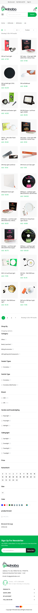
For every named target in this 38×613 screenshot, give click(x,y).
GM (7, 403)
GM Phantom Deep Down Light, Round (27, 219)
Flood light (8, 421)
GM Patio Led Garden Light (8, 110)
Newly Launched (7, 344)
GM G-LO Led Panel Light (8, 273)
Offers (5, 339)
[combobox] (22, 14)
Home (3, 23)
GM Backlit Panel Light (7, 192)
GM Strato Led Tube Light (27, 165)
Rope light (8, 416)
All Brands (11, 23)
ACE (7, 398)
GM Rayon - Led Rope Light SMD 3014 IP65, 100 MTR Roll (28, 192)
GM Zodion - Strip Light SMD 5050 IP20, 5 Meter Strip (28, 138)
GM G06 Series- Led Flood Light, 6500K (27, 111)
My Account (11, 2)
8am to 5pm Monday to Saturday (19, 583)
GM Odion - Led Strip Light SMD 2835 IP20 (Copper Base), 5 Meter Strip (8, 247)
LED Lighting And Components (11, 354)
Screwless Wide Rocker (12, 385)
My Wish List (20, 2)
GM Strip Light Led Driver (8, 165)
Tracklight (8, 453)
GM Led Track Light (6, 56)
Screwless (8, 367)
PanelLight (8, 448)
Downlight (8, 443)
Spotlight (8, 438)
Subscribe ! (30, 550)
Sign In (29, 2)
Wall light (8, 425)
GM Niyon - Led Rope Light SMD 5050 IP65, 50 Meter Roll (27, 247)
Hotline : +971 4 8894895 (16, 581)
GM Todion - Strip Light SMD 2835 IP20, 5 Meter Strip (28, 57)
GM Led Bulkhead (25, 83)
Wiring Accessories (9, 349)
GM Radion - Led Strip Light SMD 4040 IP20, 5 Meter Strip (9, 220)
